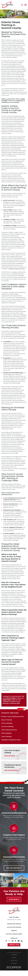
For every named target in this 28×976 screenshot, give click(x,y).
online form (19, 100)
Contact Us (13, 944)
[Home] (7, 4)
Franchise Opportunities (14, 934)
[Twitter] (9, 941)
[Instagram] (12, 941)
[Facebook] (6, 941)
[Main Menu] (25, 5)
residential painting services (17, 268)
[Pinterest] (15, 941)
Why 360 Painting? (13, 868)
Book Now (13, 899)
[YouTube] (18, 941)
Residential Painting (14, 924)
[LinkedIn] (21, 941)
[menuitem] (14, 716)
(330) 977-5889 (10, 698)
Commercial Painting (14, 927)
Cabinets (14, 930)
